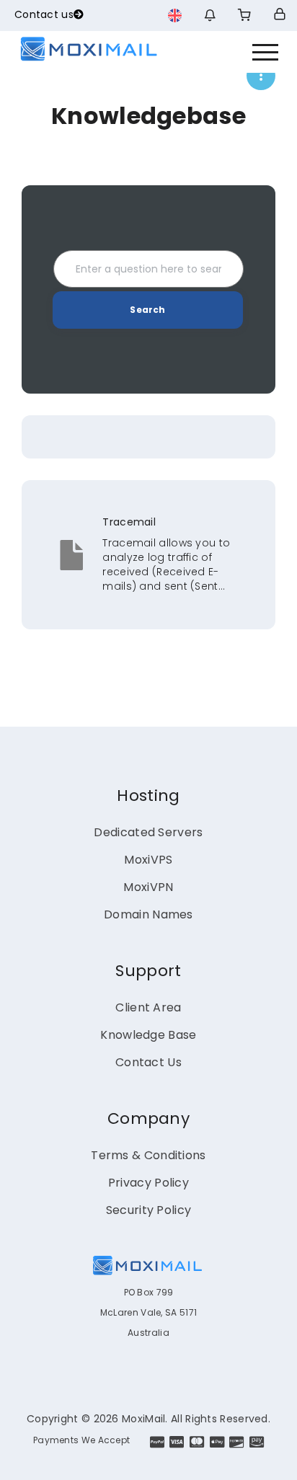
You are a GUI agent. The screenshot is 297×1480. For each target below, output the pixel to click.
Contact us (44, 14)
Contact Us (148, 1062)
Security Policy (149, 1210)
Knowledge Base (148, 1035)
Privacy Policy (148, 1182)
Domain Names (148, 914)
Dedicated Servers (148, 832)
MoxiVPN (148, 887)
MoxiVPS (148, 859)
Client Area (148, 1007)
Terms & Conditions (148, 1155)
